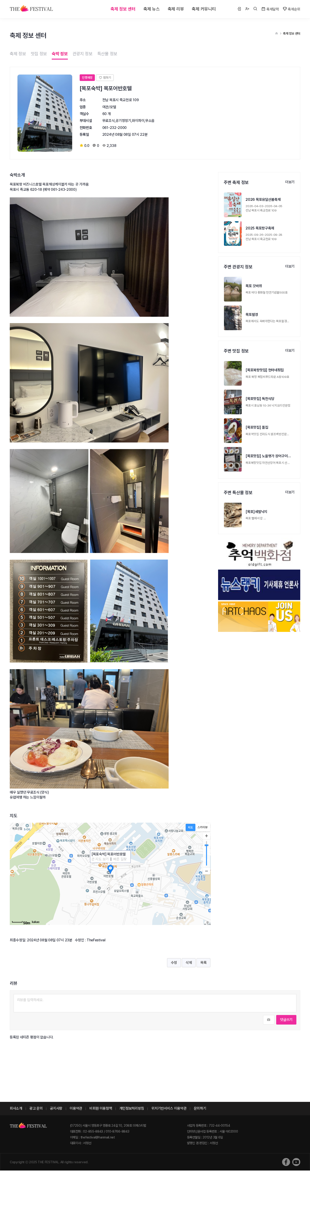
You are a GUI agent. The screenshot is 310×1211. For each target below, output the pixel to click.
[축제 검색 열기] (255, 9)
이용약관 (76, 1108)
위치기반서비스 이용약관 (168, 1108)
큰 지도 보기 (100, 859)
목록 (203, 962)
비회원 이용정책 (100, 1108)
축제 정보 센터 (123, 9)
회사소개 (16, 1108)
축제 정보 (18, 53)
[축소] (206, 870)
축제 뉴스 (151, 9)
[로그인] (239, 9)
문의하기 (200, 1108)
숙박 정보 (60, 53)
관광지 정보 (83, 53)
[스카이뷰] (202, 827)
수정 (174, 962)
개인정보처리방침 (131, 1108)
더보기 (290, 182)
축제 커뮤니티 (204, 9)
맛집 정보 (39, 53)
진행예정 (87, 77)
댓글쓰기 (286, 1020)
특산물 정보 (107, 53)
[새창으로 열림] (286, 1162)
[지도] (190, 827)
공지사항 (56, 1108)
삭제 (189, 962)
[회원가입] (247, 9)
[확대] (206, 835)
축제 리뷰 (176, 9)
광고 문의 (36, 1108)
